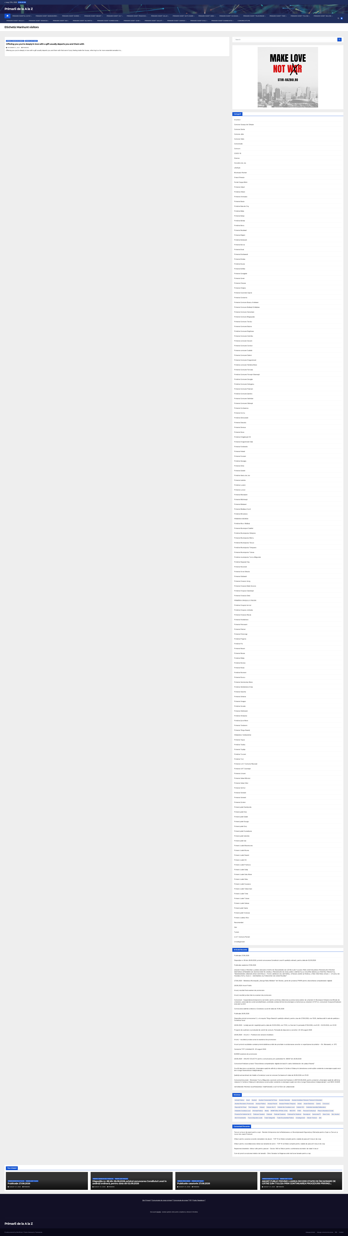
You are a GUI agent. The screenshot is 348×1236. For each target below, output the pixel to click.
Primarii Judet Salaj (159, 16)
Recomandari (238, 922)
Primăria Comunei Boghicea (244, 331)
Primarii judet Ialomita (82, 20)
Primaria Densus (240, 427)
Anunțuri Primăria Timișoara (287, 1103)
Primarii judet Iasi (60, 20)
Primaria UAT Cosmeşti (242, 769)
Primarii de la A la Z (19, 9)
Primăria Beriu (239, 225)
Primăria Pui (238, 644)
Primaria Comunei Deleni (243, 355)
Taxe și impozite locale (255, 1118)
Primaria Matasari (240, 504)
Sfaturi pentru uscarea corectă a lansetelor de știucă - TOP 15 (256, 1139)
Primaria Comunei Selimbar (243, 398)
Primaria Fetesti (239, 451)
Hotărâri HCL (300, 1107)
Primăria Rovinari (240, 672)
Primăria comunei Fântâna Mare (245, 365)
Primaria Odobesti (240, 576)
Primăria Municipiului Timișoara (245, 547)
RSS (336, 1232)
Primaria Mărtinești (240, 499)
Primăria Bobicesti (240, 240)
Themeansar (38, 1232)
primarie (26, 47)
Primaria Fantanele (240, 446)
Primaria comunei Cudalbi (243, 350)
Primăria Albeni (239, 192)
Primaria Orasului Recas (242, 615)
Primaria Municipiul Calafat (243, 528)
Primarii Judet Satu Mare (183, 16)
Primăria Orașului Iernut (242, 605)
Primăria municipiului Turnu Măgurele (247, 557)
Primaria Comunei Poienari (243, 389)
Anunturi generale (284, 1100)
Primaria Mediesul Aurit (242, 509)
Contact (341, 1232)
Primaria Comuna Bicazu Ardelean (246, 302)
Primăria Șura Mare (241, 720)
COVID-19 (237, 153)
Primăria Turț (239, 759)
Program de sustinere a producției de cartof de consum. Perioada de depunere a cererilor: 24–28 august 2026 (273, 1030)
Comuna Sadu (239, 139)
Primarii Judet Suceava (229, 16)
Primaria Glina (239, 466)
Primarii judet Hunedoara (108, 20)
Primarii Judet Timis (278, 16)
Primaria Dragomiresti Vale (243, 442)
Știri (320, 1118)
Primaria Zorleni (239, 802)
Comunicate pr (244, 20)
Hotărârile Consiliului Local (242, 1110)
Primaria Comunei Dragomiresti (15, 40)
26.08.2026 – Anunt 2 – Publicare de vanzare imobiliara (253, 1035)
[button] (338, 18)
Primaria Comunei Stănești (243, 403)
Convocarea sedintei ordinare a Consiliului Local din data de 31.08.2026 (259, 1009)
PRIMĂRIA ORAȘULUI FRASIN (245, 600)
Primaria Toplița (239, 749)
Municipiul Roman (240, 173)
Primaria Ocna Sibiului (242, 571)
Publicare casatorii (259, 1114)
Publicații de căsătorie (294, 1114)
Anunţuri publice (261, 1103)
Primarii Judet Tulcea (300, 16)
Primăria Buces (239, 264)
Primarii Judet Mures (71, 16)
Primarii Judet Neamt (93, 16)
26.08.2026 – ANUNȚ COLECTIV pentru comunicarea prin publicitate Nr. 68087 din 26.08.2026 (267, 1059)
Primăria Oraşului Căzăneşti (244, 591)
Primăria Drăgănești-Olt (242, 437)
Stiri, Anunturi (335, 1114)
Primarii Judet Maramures (46, 16)
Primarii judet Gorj (132, 20)
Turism (236, 932)
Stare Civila (326, 1114)
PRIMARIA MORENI (241, 519)
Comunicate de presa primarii (162, 1200)
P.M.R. (299, 1110)
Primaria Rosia (239, 668)
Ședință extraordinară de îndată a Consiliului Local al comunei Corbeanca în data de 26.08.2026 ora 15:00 (271, 1075)
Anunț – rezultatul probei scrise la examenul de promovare (255, 1039)
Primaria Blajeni (239, 235)
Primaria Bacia (239, 201)
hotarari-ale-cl (271, 1107)
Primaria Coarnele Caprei (243, 293)
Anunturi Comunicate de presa (268, 1100)
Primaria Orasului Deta (242, 596)
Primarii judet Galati (153, 20)
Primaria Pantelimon (241, 620)
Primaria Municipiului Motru (244, 538)
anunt (248, 1100)
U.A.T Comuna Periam (242, 937)
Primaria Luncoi (239, 490)
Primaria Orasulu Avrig (242, 581)
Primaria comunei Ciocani (243, 341)
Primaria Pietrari (240, 629)
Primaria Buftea (239, 269)
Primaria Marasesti (240, 495)
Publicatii (269, 1114)
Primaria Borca (239, 245)
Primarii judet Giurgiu (176, 20)
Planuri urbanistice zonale (325, 1110)
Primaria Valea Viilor (241, 783)
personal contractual (309, 1110)
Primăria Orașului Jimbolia (243, 610)
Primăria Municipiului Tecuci (244, 543)
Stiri (235, 927)
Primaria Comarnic (240, 297)
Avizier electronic (309, 1103)
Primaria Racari (239, 648)
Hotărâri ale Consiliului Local (286, 1107)
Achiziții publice (239, 1100)
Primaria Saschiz (240, 692)
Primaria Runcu (239, 677)
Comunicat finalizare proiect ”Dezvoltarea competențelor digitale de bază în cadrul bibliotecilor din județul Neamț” (274, 1063)
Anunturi (237, 120)
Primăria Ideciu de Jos (242, 475)
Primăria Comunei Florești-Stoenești (247, 374)
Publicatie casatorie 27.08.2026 (245, 965)
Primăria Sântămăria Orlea (243, 687)
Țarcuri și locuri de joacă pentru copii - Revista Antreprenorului (256, 1132)
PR (190, 1200)
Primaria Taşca (239, 740)
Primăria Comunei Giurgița (243, 379)
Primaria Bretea (239, 259)
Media (267, 1110)
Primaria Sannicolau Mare (243, 682)
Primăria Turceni (240, 754)
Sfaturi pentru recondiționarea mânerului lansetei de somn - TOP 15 (258, 1144)
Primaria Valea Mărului (242, 778)
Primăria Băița (239, 211)
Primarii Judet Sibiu (206, 16)
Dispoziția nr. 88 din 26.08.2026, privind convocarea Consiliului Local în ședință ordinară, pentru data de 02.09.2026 (275, 960)
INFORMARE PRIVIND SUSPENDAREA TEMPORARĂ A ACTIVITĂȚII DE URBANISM (264, 1087)
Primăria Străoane (240, 716)
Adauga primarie (310, 1232)
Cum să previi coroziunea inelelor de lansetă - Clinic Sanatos (255, 1153)
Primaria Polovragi (240, 634)
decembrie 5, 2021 (14, 47)
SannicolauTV (316, 1114)
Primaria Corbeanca (241, 408)
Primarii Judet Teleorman (254, 16)
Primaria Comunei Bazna (243, 326)
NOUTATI (292, 1110)
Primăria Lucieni (239, 485)
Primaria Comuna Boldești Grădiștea (246, 307)
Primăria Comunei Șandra (243, 394)
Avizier (300, 1103)
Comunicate (238, 144)
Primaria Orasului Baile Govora (245, 586)
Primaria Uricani (240, 773)
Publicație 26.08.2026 (241, 1013)
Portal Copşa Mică (240, 182)
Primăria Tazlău (239, 745)
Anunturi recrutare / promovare (244, 1103)
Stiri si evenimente (240, 1118)
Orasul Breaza (239, 177)
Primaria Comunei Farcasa (243, 370)
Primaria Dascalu (240, 422)
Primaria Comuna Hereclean (244, 312)
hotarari (262, 1107)
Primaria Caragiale (240, 273)
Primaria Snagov (240, 701)
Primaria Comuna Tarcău (243, 322)
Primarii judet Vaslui (15, 20)
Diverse (236, 158)
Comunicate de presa (180, 1200)
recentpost (306, 1114)
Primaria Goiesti (239, 471)
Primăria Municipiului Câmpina (244, 533)
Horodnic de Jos (240, 163)
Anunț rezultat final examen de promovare (249, 990)
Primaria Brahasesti (241, 254)
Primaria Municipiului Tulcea (244, 552)
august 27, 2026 (15, 1186)
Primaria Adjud (239, 187)
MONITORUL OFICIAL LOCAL (279, 1110)
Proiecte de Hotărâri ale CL (243, 1114)
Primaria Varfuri (239, 788)
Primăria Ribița (239, 658)
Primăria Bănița (239, 221)
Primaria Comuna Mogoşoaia (244, 317)
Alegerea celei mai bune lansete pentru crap (295, 1153)
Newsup (30, 1232)
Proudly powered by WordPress (14, 1232)
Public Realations (198, 1200)
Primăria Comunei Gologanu (244, 384)
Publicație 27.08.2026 (241, 955)
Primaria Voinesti (240, 793)
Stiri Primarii (146, 1200)
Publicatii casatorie (279, 1114)
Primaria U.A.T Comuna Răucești (245, 764)
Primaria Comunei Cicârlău (243, 336)
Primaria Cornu (239, 413)
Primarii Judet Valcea (323, 16)
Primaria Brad (239, 249)
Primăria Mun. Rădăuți (242, 523)
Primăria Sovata (239, 706)
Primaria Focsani (240, 456)
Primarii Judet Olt (114, 16)
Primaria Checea (240, 283)
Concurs (237, 148)
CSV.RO (159, 1212)
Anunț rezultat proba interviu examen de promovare (252, 995)
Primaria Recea (239, 653)
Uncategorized (239, 942)
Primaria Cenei (239, 278)
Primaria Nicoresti (240, 567)
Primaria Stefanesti (240, 711)
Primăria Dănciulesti (241, 418)
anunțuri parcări (272, 1103)
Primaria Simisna (240, 696)
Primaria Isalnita (239, 480)
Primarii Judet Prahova (136, 16)
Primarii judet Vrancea (38, 20)
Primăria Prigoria (240, 639)
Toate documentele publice (285, 1118)
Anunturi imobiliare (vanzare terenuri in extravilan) (307, 1100)
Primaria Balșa (239, 216)
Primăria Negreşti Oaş (241, 562)
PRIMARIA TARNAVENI (242, 735)
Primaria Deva (239, 432)
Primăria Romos (239, 663)
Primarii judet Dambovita (222, 20)
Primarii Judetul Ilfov (21, 16)
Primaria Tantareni (240, 725)
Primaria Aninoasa (240, 197)
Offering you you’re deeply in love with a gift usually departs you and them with (45, 44)
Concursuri (326, 1103)
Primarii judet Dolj (198, 20)
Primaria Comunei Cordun (243, 346)
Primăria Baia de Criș (241, 206)
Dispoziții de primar (240, 1107)
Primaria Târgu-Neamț (242, 730)
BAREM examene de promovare (245, 1054)
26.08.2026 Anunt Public (243, 985)
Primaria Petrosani (240, 624)
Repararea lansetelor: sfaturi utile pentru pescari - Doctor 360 (256, 1148)
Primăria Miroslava (240, 514)
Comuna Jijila (239, 134)
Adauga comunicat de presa (325, 1232)
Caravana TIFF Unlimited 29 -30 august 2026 (250, 1049)
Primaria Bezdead (240, 230)
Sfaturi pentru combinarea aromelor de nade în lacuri (299, 1148)
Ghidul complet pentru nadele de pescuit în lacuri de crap (300, 1139)
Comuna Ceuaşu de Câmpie (244, 124)
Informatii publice (258, 1110)
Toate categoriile (269, 1118)
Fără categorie (253, 1107)
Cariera (318, 1103)
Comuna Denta (239, 129)
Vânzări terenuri (312, 1118)
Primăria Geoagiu (240, 461)
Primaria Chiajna (240, 288)
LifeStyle (237, 168)
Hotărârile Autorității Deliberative (316, 1107)
